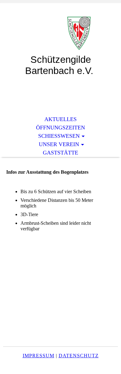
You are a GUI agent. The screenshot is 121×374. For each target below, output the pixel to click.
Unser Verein (59, 144)
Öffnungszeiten (60, 127)
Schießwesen (59, 136)
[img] (60, 33)
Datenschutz (79, 355)
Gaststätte (60, 153)
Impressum (38, 355)
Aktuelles (60, 119)
